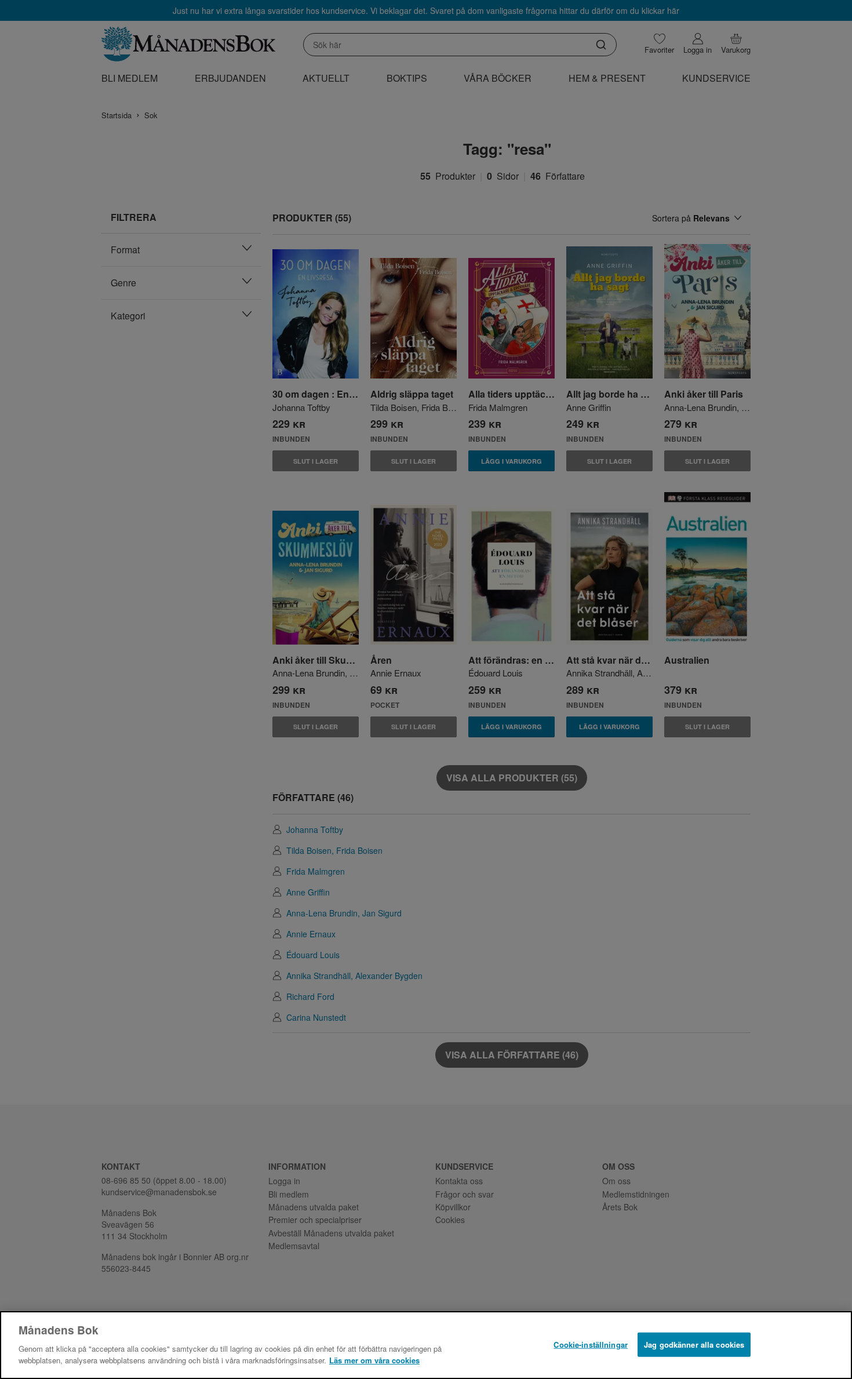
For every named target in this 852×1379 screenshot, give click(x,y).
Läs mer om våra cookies (374, 1359)
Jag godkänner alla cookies (694, 1343)
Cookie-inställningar (591, 1343)
